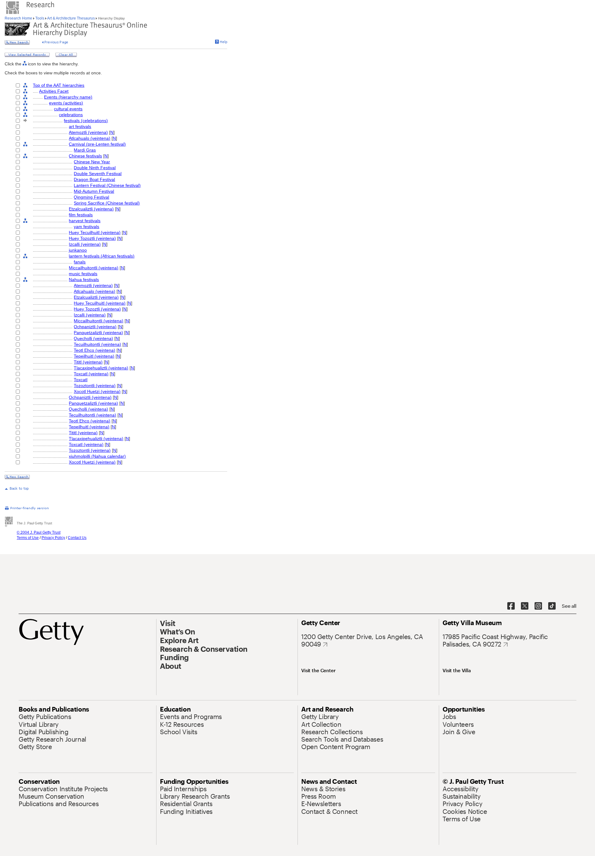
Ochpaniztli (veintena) (95, 326)
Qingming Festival (91, 197)
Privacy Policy (53, 538)
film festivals (81, 214)
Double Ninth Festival (95, 167)
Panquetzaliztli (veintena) (98, 332)
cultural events (68, 108)
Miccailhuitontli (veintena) (93, 267)
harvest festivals (84, 220)
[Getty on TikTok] (552, 606)
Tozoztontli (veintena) (95, 385)
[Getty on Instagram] (538, 606)
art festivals (80, 126)
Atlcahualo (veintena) (89, 138)
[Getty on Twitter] (524, 606)
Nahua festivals (84, 279)
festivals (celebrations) (86, 120)
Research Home (19, 18)
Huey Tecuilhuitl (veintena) (95, 232)
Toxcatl (80, 379)
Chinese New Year (92, 161)
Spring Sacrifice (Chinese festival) (107, 203)
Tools (39, 18)
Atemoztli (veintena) (88, 132)
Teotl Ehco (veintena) (94, 350)
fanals (80, 261)
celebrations (71, 114)
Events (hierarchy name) (68, 97)
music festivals (83, 273)
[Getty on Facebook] (511, 606)
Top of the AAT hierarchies (58, 85)
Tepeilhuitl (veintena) (94, 356)
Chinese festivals (85, 155)
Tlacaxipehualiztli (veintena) (101, 367)
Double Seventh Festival (97, 173)
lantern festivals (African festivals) (101, 256)
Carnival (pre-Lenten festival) (97, 144)
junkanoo (78, 250)
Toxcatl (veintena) (91, 373)
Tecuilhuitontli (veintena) (97, 344)
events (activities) (66, 102)
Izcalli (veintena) (85, 244)
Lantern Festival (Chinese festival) (107, 185)
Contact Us (77, 538)
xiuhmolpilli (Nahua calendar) (97, 456)
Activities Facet (53, 91)
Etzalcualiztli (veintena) (91, 208)
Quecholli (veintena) (93, 338)
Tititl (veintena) (88, 362)
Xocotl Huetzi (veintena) (97, 391)
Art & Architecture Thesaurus (71, 18)
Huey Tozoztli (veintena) (92, 238)
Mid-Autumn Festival (94, 191)
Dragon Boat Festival (94, 179)
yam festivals (86, 226)
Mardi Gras (85, 150)
